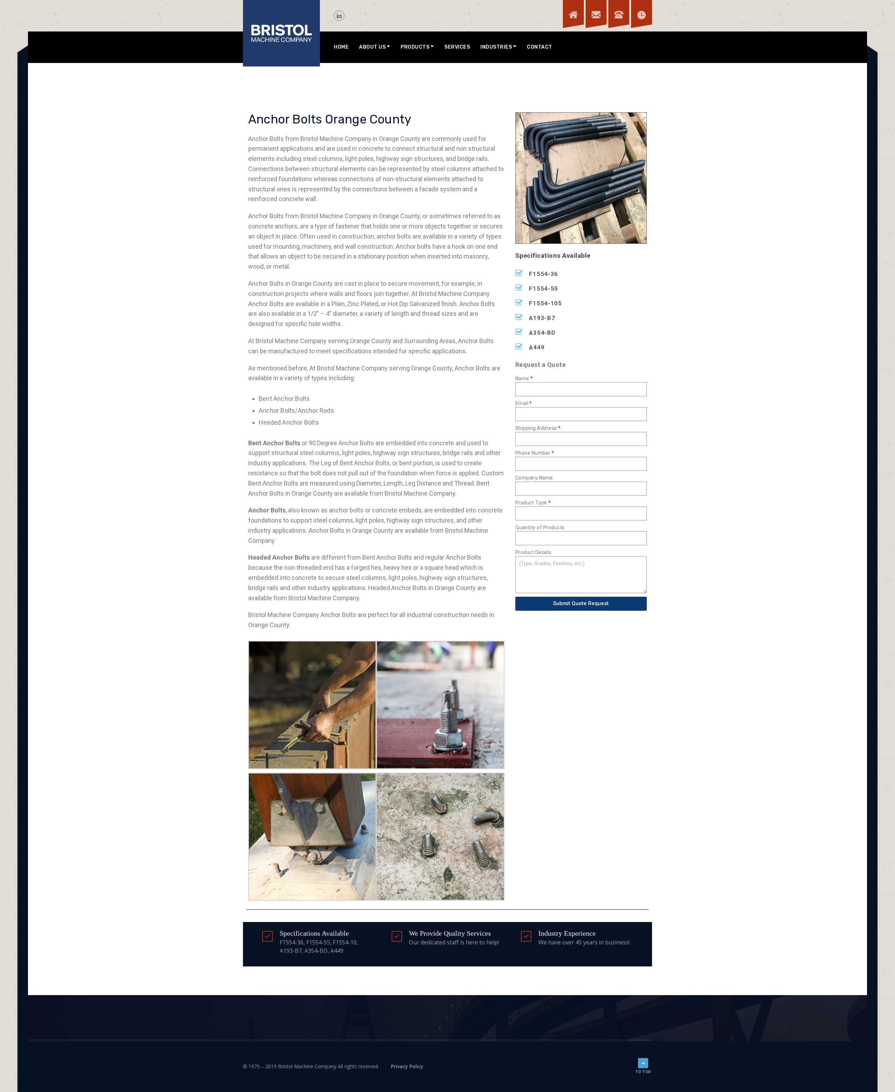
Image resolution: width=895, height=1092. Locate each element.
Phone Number (533, 453)
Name (522, 378)
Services (457, 47)
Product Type (531, 502)
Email (522, 403)
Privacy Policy (407, 1066)
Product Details (533, 552)
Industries (496, 47)
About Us (372, 47)
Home (341, 47)
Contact (539, 47)
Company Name (534, 478)
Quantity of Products (540, 527)
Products (415, 47)
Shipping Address (536, 428)
